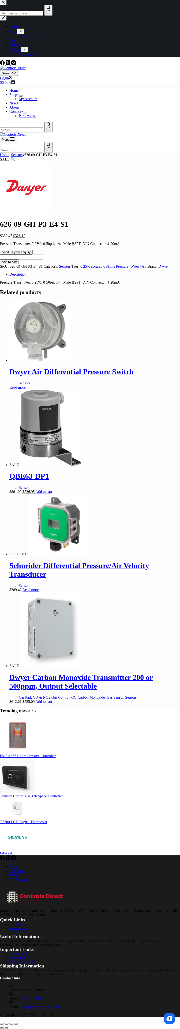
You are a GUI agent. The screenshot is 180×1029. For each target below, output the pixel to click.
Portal (13, 932)
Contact (15, 111)
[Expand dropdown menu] (21, 96)
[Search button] (48, 127)
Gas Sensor (115, 697)
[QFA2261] (17, 849)
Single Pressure (117, 266)
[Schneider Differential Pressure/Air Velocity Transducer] (59, 554)
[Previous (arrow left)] (2, 1028)
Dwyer (163, 266)
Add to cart (9, 262)
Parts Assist (27, 116)
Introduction (17, 924)
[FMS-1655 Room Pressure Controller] (17, 752)
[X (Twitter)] (8, 64)
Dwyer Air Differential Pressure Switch (71, 371)
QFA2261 (7, 853)
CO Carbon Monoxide (88, 697)
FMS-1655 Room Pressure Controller (28, 756)
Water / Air (138, 266)
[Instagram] (13, 64)
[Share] (11, 1024)
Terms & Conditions (22, 961)
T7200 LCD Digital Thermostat (23, 822)
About (14, 107)
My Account (28, 99)
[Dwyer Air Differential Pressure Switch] (40, 360)
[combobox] (21, 130)
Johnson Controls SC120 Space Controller (31, 796)
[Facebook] (3, 64)
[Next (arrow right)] (6, 1028)
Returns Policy (18, 957)
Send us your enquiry (16, 252)
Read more (17, 387)
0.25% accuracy (92, 266)
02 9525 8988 (30, 998)
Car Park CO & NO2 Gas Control (44, 697)
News (13, 103)
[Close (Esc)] (16, 1024)
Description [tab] (17, 274)
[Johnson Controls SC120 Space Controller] (17, 792)
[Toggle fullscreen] (6, 1024)
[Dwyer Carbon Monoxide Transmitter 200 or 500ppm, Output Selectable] (50, 666)
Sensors (65, 266)
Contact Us (17, 871)
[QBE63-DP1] (50, 465)
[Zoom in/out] (2, 1024)
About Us (16, 875)
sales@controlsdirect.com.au (41, 1007)
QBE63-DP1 (29, 476)
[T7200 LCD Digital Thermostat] (17, 818)
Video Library (18, 928)
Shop (13, 95)
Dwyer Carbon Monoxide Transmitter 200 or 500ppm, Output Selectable (81, 681)
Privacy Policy (18, 954)
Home (14, 90)
